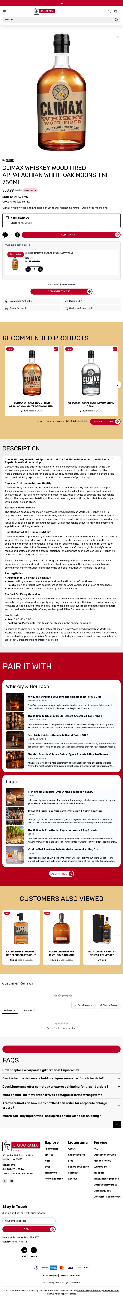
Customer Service (104, 1154)
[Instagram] (11, 1181)
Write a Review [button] (110, 1005)
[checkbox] (56, 349)
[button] (117, 384)
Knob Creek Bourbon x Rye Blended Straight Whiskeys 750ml (21, 953)
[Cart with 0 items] (117, 11)
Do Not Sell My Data (105, 1184)
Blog (71, 1160)
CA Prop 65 (100, 1166)
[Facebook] (4, 1181)
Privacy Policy (102, 1160)
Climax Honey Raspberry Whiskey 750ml (49, 253)
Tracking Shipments (106, 1178)
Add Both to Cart (59, 291)
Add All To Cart (103, 421)
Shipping (99, 1172)
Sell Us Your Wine (78, 1166)
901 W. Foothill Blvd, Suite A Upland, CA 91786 (18, 1157)
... (61, 2)
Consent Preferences (107, 1196)
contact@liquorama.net (89, 1290)
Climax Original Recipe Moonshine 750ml (91, 404)
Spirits (49, 1154)
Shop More (51, 1172)
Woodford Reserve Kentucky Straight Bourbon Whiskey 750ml (61, 953)
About (72, 1148)
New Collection (54, 1178)
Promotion (51, 1148)
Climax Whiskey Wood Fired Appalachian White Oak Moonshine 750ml (32, 404)
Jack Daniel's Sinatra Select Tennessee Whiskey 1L (101, 953)
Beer (47, 1166)
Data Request (102, 1190)
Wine (47, 1160)
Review (72, 1178)
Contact (73, 1172)
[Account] (109, 11)
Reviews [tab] (8, 1010)
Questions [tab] (27, 1010)
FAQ (95, 1148)
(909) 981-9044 (111, 1290)
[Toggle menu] (4, 11)
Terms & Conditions (69, 1275)
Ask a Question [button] (85, 1005)
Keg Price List (76, 1154)
